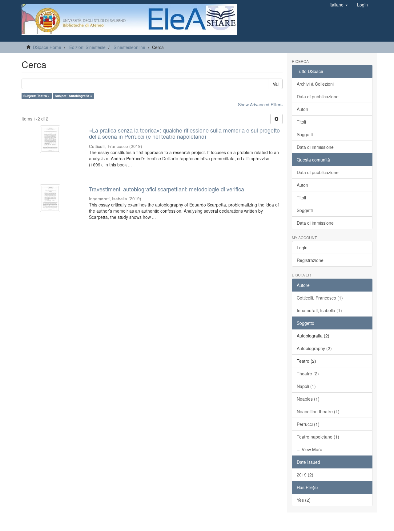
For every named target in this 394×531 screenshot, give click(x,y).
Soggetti (305, 134)
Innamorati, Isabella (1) (319, 310)
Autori (302, 109)
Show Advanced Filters (260, 104)
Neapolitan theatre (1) (318, 411)
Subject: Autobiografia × (73, 95)
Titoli (301, 122)
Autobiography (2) (314, 348)
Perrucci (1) (308, 424)
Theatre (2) (308, 373)
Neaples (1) (308, 399)
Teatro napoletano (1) (318, 437)
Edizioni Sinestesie (87, 47)
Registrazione (310, 260)
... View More (309, 449)
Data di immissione (315, 147)
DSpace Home (47, 47)
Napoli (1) (306, 386)
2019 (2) (305, 475)
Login (302, 247)
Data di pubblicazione (318, 96)
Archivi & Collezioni (315, 84)
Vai (276, 84)
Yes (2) (304, 500)
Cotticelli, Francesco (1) (320, 298)
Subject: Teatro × (36, 95)
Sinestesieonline (129, 47)
